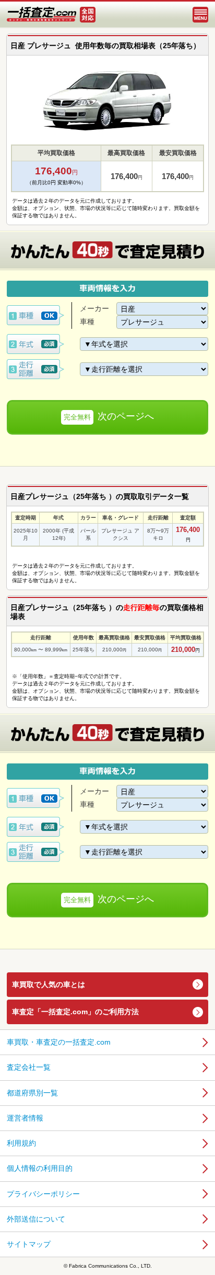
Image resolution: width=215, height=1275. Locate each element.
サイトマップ (29, 1244)
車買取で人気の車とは (48, 984)
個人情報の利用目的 (40, 1168)
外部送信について (36, 1219)
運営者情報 (25, 1118)
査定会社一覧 (29, 1067)
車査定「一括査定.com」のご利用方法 (75, 1011)
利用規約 (21, 1143)
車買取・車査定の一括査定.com (59, 1042)
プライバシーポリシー (43, 1194)
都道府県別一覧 (32, 1093)
